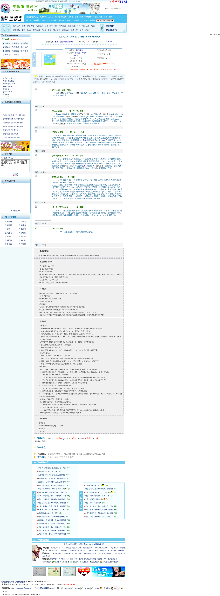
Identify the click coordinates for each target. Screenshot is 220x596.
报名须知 (6, 51)
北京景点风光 (77, 548)
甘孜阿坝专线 (7, 92)
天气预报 (22, 244)
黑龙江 (29, 30)
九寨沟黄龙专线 (8, 81)
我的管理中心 (112, 30)
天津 (60, 26)
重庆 (18, 30)
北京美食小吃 (55, 548)
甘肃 (23, 30)
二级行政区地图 (67, 553)
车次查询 (115, 562)
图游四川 (121, 550)
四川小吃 (22, 240)
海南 (92, 26)
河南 (78, 26)
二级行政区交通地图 (104, 553)
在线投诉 (15, 47)
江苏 (41, 26)
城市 (70, 544)
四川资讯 (8, 244)
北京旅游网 (63, 550)
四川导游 (22, 225)
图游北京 (114, 550)
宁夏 (54, 30)
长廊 (83, 166)
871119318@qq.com (47, 588)
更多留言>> (15, 211)
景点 (65, 544)
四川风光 (8, 222)
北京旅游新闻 (112, 559)
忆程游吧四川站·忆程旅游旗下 (14, 582)
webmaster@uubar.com (24, 588)
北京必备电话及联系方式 (87, 559)
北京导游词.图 (56, 553)
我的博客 (110, 26)
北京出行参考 (101, 559)
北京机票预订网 (103, 550)
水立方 (104, 140)
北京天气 (82, 550)
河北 (73, 26)
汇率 (67, 559)
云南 (87, 26)
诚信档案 (24, 43)
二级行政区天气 (73, 550)
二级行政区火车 (92, 550)
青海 (58, 30)
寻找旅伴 (75, 562)
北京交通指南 (66, 548)
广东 (32, 26)
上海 (18, 26)
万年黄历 (62, 559)
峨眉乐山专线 (7, 78)
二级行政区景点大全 (101, 548)
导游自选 (66, 562)
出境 (86, 30)
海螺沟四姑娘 (7, 86)
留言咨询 (6, 47)
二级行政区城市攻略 (116, 548)
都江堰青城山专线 (9, 84)
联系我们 (15, 43)
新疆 (63, 30)
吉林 (34, 30)
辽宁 (38, 30)
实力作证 (24, 47)
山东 (64, 26)
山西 (69, 26)
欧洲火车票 (74, 559)
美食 (85, 544)
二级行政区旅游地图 (89, 553)
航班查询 (8, 233)
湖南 (51, 26)
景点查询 (58, 562)
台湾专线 (6, 94)
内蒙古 (44, 30)
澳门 (77, 30)
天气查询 (105, 562)
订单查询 (15, 55)
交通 (8, 229)
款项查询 (6, 55)
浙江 (23, 26)
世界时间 (54, 559)
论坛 (102, 544)
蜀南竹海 (6, 89)
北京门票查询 (87, 548)
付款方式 (15, 51)
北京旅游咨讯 (53, 550)
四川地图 (8, 225)
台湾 (81, 30)
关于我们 (6, 43)
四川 (37, 26)
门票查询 (22, 222)
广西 (83, 26)
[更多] (53, 584)
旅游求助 (86, 562)
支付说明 (24, 51)
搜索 (97, 544)
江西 (46, 26)
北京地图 (78, 553)
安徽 (14, 30)
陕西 (49, 30)
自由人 (91, 544)
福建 (28, 26)
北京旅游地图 (117, 553)
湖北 (55, 26)
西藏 (67, 30)
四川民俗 (8, 240)
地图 (75, 544)
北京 (14, 26)
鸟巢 (85, 140)
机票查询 (96, 562)
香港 (72, 30)
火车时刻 (22, 233)
